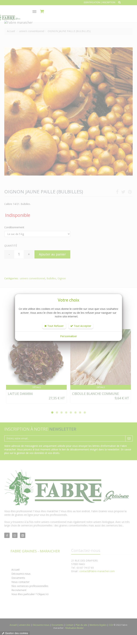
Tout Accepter (82, 326)
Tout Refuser (55, 326)
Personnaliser (68, 336)
